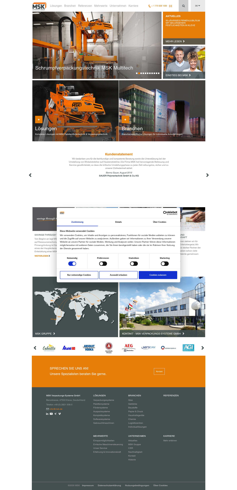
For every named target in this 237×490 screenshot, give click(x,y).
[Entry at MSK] (184, 62)
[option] (97, 45)
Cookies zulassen (157, 275)
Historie (132, 459)
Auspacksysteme (101, 411)
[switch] (103, 263)
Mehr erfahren (170, 440)
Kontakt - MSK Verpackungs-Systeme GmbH (151, 333)
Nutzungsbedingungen (137, 485)
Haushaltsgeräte (136, 415)
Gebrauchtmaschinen (103, 423)
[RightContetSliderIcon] (207, 175)
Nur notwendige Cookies (79, 275)
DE (196, 6)
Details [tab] (118, 222)
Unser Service (100, 448)
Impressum (88, 485)
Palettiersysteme (101, 404)
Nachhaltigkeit (135, 452)
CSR (130, 448)
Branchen (70, 5)
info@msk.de (56, 409)
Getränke (132, 404)
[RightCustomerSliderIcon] (202, 347)
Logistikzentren (135, 423)
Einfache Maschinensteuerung (108, 444)
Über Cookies (160, 485)
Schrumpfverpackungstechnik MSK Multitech (84, 68)
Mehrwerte (100, 5)
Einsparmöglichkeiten (103, 440)
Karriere (133, 5)
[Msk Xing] (55, 413)
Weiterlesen (41, 256)
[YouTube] (51, 413)
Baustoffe (132, 407)
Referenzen (85, 5)
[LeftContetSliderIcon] (30, 175)
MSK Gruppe (43, 333)
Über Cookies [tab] (159, 222)
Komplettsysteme (101, 415)
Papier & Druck (135, 411)
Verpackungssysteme (103, 400)
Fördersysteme (100, 407)
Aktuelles (132, 440)
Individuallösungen (137, 427)
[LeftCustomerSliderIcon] (35, 347)
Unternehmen (118, 5)
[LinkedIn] (47, 413)
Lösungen (56, 5)
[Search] (183, 6)
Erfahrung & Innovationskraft (107, 452)
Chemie (132, 419)
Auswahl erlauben (118, 275)
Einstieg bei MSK (177, 75)
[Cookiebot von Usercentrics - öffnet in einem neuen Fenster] (165, 213)
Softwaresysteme (101, 419)
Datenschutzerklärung (109, 485)
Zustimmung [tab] (77, 222)
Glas (130, 400)
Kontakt (159, 371)
